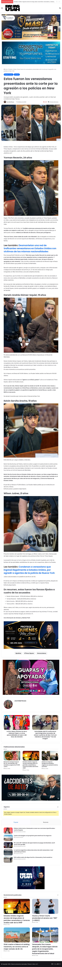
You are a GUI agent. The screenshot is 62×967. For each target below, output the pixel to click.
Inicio (6, 69)
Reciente (45, 822)
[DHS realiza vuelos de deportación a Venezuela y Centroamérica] (8, 860)
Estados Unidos (12, 69)
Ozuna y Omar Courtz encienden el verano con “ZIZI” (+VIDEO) (44, 918)
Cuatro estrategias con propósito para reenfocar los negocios (32, 835)
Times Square (29, 653)
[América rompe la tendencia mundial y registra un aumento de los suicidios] (50, 755)
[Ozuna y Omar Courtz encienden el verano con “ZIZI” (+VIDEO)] (45, 906)
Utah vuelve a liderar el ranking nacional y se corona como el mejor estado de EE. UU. (16, 946)
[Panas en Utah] (12, 8)
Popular (16, 822)
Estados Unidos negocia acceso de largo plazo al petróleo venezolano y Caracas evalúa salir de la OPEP (30, 765)
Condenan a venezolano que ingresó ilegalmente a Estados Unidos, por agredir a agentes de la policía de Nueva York (29, 569)
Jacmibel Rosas (10, 102)
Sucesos (17, 74)
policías (18, 653)
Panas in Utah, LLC (32, 964)
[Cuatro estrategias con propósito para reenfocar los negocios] (8, 838)
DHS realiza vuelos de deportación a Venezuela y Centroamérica (33, 857)
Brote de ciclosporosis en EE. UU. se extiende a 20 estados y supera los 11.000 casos (12, 764)
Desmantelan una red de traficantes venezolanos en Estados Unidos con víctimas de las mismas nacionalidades (30, 248)
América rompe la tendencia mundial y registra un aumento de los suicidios (50, 764)
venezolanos (42, 653)
